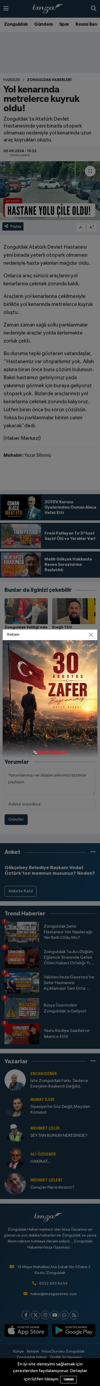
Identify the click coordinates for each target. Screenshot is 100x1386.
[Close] (90, 635)
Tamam (68, 1379)
